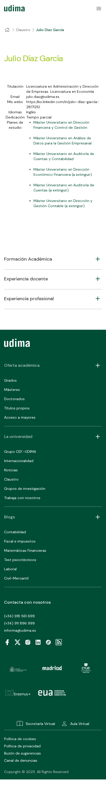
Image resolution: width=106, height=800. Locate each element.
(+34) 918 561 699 (19, 616)
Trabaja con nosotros (22, 497)
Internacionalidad (18, 460)
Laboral (10, 569)
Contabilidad (15, 532)
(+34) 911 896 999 (19, 623)
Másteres (12, 389)
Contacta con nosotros (27, 602)
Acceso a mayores (20, 417)
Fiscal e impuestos (20, 541)
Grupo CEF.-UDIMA (20, 451)
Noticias (11, 470)
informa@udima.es (20, 630)
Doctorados (14, 399)
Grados (10, 380)
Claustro (11, 479)
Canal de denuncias (20, 760)
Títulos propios (17, 408)
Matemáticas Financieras (25, 550)
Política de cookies (20, 739)
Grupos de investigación (24, 488)
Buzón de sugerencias (22, 753)
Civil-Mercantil (16, 578)
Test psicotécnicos (20, 559)
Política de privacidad (22, 746)
